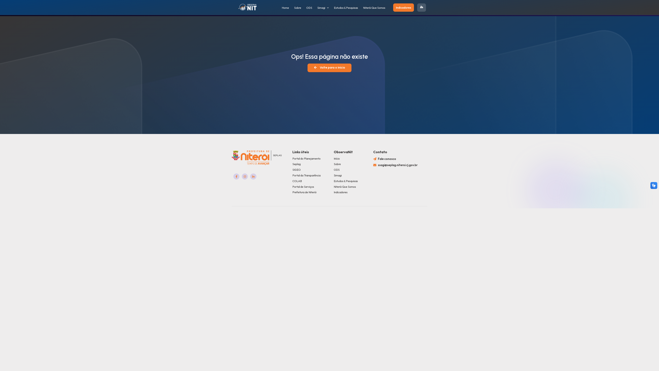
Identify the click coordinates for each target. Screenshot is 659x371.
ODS (309, 7)
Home (285, 7)
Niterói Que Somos (374, 7)
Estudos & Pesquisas (346, 7)
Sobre (297, 7)
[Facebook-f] (236, 176)
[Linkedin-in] (253, 176)
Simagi (321, 7)
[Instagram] (245, 176)
